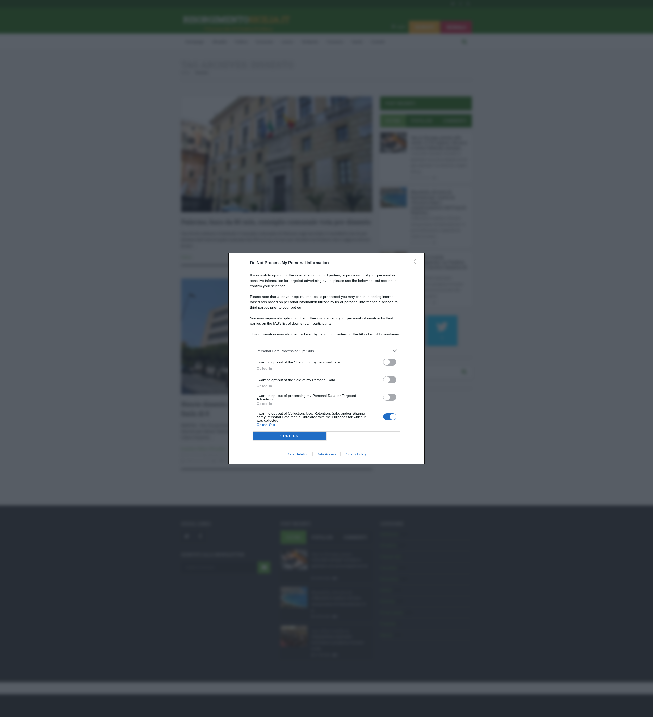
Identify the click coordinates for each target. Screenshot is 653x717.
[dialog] (326, 358)
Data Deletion (298, 454)
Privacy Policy (355, 454)
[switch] (389, 362)
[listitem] (326, 351)
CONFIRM (289, 436)
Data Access (326, 454)
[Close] (415, 263)
